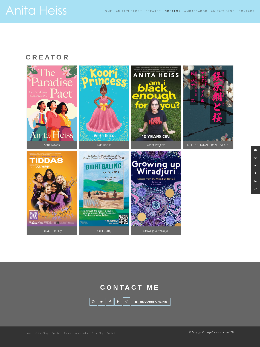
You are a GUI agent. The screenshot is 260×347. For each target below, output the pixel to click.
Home (107, 11)
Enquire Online (153, 301)
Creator (173, 11)
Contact (247, 11)
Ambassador (195, 11)
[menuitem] (29, 333)
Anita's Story (129, 11)
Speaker (153, 11)
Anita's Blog (223, 11)
